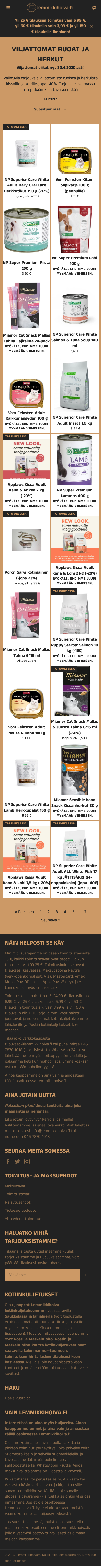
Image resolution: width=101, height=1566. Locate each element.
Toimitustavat (17, 1194)
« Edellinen (24, 912)
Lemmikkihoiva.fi (28, 1555)
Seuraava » (50, 920)
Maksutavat (15, 1186)
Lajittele (50, 99)
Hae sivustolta (17, 1398)
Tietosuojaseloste (20, 1210)
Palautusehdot (18, 1202)
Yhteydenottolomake (23, 1219)
